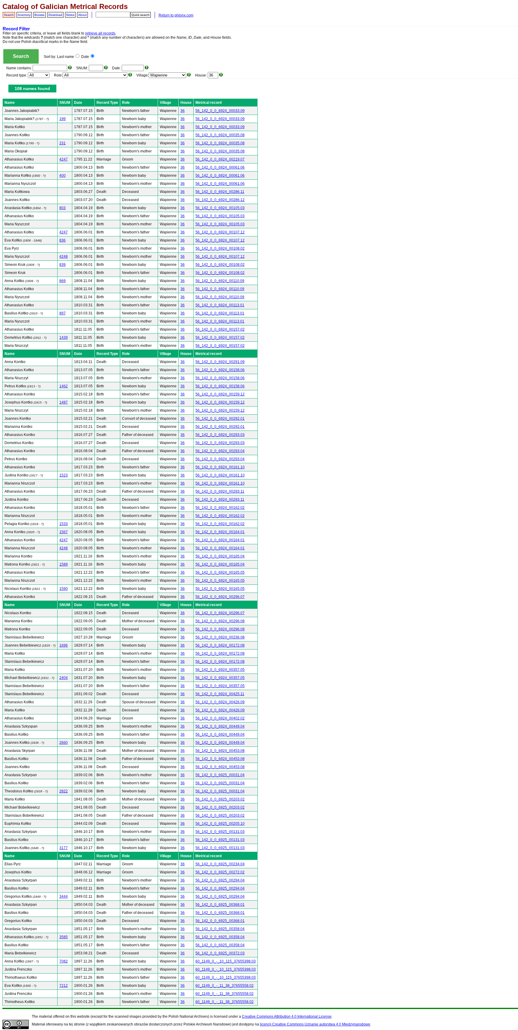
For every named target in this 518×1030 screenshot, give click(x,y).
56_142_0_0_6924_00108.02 (220, 248)
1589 (63, 564)
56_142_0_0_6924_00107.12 (220, 232)
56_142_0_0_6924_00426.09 (220, 702)
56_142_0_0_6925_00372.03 (220, 953)
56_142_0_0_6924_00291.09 (220, 362)
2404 (63, 678)
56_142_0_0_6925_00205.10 (220, 823)
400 (62, 175)
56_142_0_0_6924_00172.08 (220, 645)
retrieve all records (100, 33)
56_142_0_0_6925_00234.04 (220, 864)
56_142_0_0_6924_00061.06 (220, 167)
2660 (63, 742)
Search (9, 15)
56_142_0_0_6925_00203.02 (220, 799)
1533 (63, 524)
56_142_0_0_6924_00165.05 (220, 572)
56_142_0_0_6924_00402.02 (220, 718)
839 (62, 265)
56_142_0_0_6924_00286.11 (219, 192)
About (82, 15)
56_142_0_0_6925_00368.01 (220, 904)
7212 (63, 985)
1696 (63, 645)
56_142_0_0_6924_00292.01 (220, 418)
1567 (63, 532)
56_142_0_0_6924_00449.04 (220, 726)
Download (55, 15)
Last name (65, 57)
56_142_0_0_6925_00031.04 (220, 775)
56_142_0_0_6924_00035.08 (220, 135)
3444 (63, 896)
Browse (39, 15)
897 (62, 313)
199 (62, 119)
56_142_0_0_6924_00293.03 (220, 435)
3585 (63, 937)
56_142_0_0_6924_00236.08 (220, 637)
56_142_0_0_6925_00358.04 (220, 929)
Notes (70, 15)
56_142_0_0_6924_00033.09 (220, 111)
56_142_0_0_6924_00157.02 (220, 329)
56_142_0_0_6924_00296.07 (220, 597)
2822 (63, 791)
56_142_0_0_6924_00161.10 (220, 467)
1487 (63, 402)
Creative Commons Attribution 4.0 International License (287, 1016)
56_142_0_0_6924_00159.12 (220, 394)
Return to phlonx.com (176, 15)
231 (62, 143)
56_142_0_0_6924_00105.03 (220, 208)
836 (62, 240)
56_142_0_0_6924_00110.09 (219, 281)
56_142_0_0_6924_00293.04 (220, 451)
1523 (63, 475)
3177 (63, 848)
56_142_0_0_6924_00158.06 (220, 370)
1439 (63, 337)
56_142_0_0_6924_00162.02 (220, 508)
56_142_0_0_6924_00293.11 (219, 491)
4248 (63, 256)
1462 (63, 386)
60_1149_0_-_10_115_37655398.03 (225, 961)
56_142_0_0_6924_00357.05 (220, 670)
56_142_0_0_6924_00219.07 (220, 159)
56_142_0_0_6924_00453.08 (220, 751)
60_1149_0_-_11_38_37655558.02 (224, 985)
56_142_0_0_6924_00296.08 (220, 621)
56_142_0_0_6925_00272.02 (220, 872)
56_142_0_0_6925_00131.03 (220, 832)
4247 (63, 159)
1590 (63, 589)
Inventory (24, 15)
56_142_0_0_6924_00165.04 (220, 556)
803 (62, 208)
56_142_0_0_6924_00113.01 (219, 305)
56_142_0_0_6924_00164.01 (220, 532)
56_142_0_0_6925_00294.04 (220, 880)
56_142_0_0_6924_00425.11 (219, 694)
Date (85, 57)
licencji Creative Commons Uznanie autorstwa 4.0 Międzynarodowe (315, 1024)
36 (182, 111)
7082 (63, 961)
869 (62, 281)
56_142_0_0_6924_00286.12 (220, 200)
